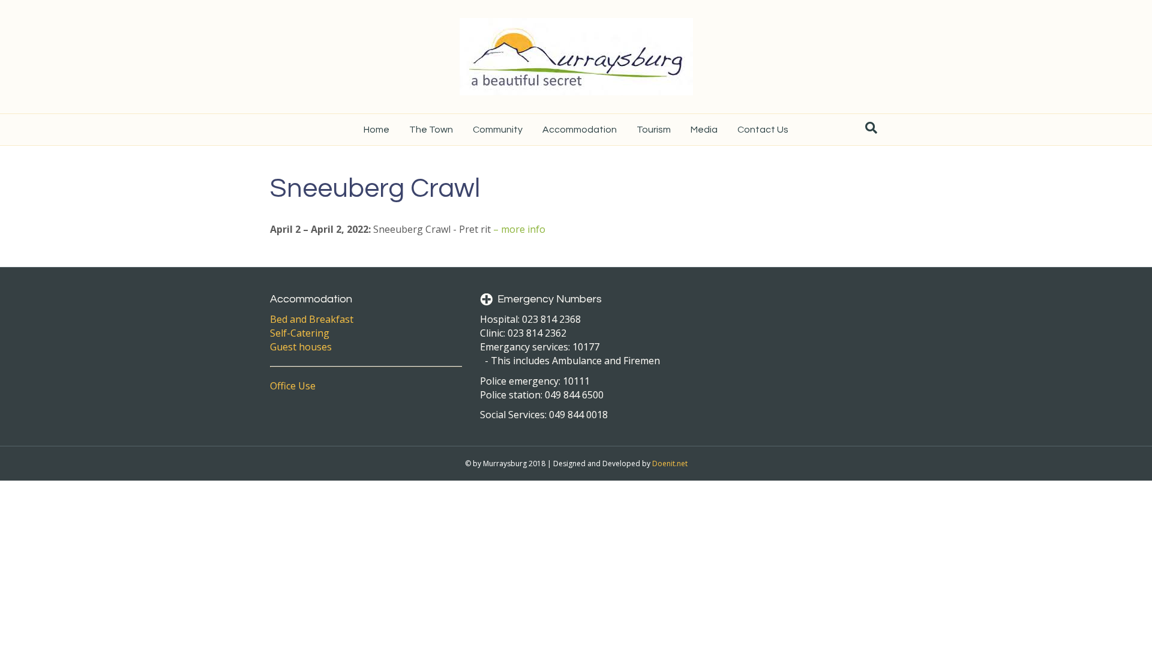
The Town (431, 129)
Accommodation (579, 129)
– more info (519, 229)
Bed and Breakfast (311, 319)
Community (498, 129)
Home (376, 129)
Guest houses (301, 346)
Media (704, 129)
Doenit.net (670, 463)
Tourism (654, 129)
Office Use (293, 385)
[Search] (871, 128)
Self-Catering (299, 333)
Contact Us (762, 129)
